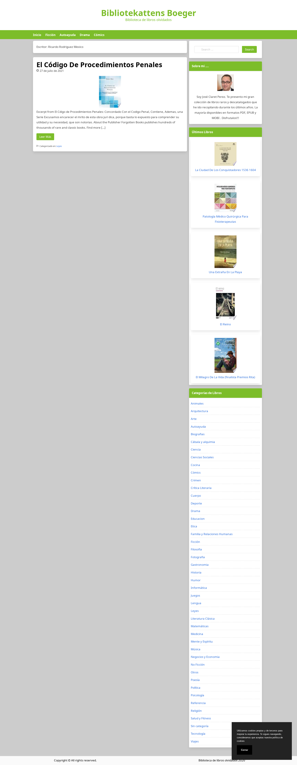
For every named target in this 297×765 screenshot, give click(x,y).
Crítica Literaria (201, 488)
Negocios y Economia (205, 657)
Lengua (196, 603)
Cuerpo (196, 496)
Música (195, 649)
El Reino (225, 324)
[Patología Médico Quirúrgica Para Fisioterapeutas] (225, 199)
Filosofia (196, 549)
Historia (196, 572)
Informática (199, 588)
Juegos (195, 595)
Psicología (197, 695)
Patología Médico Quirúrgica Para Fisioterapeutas (225, 219)
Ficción (50, 35)
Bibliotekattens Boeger (148, 13)
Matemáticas (199, 626)
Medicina (197, 634)
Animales (197, 403)
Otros (194, 672)
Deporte (196, 503)
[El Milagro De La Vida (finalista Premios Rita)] (225, 356)
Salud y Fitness (201, 718)
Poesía (195, 680)
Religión (196, 711)
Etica (194, 526)
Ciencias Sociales (202, 457)
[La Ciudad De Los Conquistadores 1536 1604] (225, 155)
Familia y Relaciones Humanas (212, 534)
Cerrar (244, 749)
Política (195, 688)
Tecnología (198, 734)
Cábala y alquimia (203, 442)
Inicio (37, 35)
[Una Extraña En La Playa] (225, 252)
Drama (85, 35)
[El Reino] (225, 304)
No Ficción (198, 664)
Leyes (59, 146)
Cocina (195, 465)
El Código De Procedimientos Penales (99, 64)
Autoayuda (68, 35)
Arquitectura (199, 411)
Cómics (99, 35)
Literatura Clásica (203, 619)
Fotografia (198, 557)
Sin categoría (199, 726)
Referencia (198, 703)
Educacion (198, 519)
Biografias (198, 434)
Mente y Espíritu (202, 641)
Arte (194, 419)
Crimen (196, 480)
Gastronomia (200, 565)
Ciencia (196, 449)
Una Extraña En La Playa (225, 272)
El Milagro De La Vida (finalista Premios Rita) (225, 377)
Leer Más (45, 137)
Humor (196, 580)
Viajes (195, 741)
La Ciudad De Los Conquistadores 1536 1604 (225, 170)
